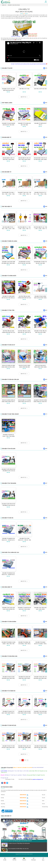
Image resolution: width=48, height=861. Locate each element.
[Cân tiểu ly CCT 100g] (24, 79)
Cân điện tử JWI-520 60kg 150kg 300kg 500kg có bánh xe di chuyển (24, 712)
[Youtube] (5, 783)
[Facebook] (2, 783)
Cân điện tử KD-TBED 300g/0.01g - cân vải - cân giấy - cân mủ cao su (24, 539)
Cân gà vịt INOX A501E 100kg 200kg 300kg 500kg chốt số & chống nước (40, 366)
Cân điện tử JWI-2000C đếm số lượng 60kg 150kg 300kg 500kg (8, 262)
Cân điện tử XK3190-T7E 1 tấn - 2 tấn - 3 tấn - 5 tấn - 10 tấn (40, 193)
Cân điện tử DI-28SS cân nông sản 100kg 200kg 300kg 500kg (24, 677)
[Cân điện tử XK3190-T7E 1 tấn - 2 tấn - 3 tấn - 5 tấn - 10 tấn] (40, 183)
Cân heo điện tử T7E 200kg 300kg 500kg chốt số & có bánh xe (24, 401)
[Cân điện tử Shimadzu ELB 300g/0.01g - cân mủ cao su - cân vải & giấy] (8, 529)
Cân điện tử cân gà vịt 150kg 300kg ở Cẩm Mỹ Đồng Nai (19, 843)
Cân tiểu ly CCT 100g (24, 88)
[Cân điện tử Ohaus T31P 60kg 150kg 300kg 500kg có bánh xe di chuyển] (8, 702)
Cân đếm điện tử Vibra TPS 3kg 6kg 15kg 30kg (40, 262)
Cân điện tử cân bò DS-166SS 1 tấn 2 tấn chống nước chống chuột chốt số (8, 435)
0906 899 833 (23, 803)
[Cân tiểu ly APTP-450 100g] (40, 79)
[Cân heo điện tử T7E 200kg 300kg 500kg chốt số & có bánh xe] (24, 391)
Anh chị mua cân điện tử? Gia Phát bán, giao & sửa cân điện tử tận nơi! (17, 840)
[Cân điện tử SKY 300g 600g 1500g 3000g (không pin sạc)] (8, 598)
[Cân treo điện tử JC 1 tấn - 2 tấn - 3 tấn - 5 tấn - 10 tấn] (24, 218)
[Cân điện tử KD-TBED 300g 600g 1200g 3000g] (40, 598)
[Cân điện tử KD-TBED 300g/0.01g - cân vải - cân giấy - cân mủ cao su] (24, 529)
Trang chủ (4, 5)
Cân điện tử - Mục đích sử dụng (14, 5)
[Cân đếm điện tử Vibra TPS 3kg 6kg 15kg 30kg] (40, 252)
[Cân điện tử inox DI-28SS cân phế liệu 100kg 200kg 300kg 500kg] (40, 736)
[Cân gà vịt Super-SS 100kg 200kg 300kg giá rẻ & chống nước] (8, 356)
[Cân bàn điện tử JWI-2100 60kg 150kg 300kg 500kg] (24, 148)
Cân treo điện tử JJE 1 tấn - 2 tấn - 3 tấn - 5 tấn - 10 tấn (40, 228)
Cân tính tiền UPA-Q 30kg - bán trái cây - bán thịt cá (24, 331)
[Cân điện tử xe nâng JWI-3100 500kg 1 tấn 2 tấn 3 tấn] (24, 633)
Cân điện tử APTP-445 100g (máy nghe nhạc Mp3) (8, 89)
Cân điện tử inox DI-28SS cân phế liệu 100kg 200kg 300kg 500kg (40, 746)
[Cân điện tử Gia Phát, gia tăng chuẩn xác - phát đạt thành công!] (5, 1)
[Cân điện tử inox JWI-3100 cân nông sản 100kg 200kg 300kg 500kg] (40, 667)
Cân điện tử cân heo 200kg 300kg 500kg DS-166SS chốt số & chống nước (40, 401)
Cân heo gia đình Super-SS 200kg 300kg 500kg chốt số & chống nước (8, 401)
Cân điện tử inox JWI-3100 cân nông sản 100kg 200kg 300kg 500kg (40, 677)
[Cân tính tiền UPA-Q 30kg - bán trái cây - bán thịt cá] (24, 321)
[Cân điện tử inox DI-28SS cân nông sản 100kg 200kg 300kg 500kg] (8, 667)
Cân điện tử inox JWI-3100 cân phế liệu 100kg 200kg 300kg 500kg (24, 746)
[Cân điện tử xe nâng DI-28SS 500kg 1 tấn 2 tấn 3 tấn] (8, 633)
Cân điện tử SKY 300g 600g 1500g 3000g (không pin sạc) (8, 608)
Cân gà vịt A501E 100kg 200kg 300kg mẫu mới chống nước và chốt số (24, 366)
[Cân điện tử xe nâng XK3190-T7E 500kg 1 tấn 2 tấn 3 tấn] (40, 633)
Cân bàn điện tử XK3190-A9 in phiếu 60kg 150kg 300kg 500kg (40, 158)
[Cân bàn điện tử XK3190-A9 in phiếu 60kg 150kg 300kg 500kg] (40, 148)
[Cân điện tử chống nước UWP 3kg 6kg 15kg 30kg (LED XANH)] (8, 287)
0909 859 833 (23, 806)
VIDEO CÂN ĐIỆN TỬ (6, 816)
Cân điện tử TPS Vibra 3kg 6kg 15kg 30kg (24, 124)
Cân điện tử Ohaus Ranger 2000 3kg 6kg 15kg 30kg (8, 124)
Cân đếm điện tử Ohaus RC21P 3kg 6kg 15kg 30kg (24, 262)
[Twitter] (7, 783)
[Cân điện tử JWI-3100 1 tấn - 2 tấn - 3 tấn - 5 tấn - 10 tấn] (24, 183)
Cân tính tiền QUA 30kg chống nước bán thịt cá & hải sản (24, 297)
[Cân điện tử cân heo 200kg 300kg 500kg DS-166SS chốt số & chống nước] (40, 391)
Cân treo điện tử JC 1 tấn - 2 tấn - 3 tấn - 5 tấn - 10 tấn (24, 228)
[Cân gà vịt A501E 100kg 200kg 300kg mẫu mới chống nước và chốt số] (24, 356)
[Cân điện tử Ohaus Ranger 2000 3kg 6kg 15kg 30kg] (8, 114)
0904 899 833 (23, 800)
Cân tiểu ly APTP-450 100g (40, 88)
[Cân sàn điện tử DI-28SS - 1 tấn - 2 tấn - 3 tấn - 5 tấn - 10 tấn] (8, 183)
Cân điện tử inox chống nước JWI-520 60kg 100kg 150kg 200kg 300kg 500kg (40, 297)
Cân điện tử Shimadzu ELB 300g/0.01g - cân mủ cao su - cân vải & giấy (8, 539)
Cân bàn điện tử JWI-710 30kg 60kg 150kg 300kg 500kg (8, 158)
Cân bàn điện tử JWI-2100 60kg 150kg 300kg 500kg (24, 158)
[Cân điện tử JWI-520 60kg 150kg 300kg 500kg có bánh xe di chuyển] (24, 702)
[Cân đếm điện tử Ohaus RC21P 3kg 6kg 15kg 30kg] (24, 252)
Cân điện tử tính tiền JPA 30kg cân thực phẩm (40, 331)
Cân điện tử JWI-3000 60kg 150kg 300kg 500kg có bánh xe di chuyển (40, 712)
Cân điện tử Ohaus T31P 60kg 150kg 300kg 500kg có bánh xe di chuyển (8, 712)
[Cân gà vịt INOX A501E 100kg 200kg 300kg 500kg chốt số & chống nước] (40, 356)
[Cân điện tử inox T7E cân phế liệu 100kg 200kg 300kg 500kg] (8, 736)
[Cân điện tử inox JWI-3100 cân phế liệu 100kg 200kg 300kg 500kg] (24, 736)
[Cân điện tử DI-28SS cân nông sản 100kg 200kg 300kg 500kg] (24, 667)
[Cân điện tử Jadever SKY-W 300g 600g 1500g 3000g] (24, 598)
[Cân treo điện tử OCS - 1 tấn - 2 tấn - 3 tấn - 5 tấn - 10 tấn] (8, 218)
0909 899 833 (23, 794)
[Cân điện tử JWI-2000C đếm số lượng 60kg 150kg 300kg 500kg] (8, 252)
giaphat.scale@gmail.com (38, 779)
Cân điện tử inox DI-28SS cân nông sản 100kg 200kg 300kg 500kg (8, 677)
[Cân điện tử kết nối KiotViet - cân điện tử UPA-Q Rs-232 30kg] (8, 460)
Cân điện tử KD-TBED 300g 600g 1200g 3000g (40, 608)
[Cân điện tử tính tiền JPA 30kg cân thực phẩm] (40, 321)
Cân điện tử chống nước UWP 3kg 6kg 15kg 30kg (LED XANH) (8, 297)
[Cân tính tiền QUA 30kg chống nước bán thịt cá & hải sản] (24, 287)
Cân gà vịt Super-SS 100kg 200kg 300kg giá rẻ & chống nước (8, 366)
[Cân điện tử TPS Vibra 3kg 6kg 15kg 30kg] (24, 114)
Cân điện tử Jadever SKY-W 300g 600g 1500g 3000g (24, 608)
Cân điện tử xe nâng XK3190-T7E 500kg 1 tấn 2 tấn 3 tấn (40, 643)
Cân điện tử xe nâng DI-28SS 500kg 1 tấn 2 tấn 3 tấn (8, 643)
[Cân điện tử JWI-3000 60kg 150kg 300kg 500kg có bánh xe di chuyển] (40, 702)
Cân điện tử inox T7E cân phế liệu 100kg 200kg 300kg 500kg (8, 746)
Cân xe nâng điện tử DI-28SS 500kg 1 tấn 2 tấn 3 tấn (18, 848)
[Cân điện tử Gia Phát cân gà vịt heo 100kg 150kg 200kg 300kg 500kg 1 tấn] (24, 28)
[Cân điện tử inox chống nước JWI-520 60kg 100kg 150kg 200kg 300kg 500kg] (40, 287)
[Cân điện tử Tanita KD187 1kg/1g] (40, 114)
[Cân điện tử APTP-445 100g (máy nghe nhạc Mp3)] (8, 79)
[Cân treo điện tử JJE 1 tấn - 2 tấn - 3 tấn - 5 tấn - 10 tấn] (40, 218)
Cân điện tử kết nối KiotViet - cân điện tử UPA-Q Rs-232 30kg (8, 470)
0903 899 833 (23, 797)
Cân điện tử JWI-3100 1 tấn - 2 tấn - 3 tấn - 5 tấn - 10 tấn (24, 193)
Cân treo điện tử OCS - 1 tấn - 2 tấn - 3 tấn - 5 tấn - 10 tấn (8, 228)
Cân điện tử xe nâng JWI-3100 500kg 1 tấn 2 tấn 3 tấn (24, 643)
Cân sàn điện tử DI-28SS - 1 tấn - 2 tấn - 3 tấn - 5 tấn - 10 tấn (8, 193)
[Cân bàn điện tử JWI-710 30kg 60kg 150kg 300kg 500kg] (8, 148)
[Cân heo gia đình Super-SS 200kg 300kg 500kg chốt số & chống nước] (8, 391)
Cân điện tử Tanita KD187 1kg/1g (40, 124)
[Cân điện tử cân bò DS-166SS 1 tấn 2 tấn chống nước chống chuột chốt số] (8, 425)
